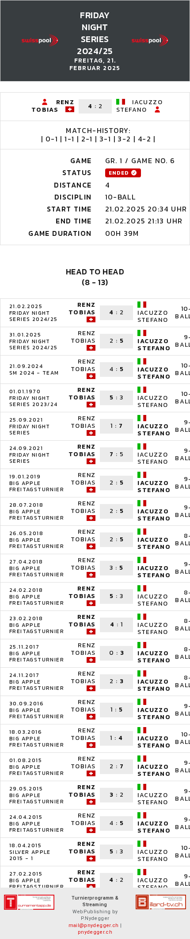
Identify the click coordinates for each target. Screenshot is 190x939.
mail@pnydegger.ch (93, 925)
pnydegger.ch (95, 932)
